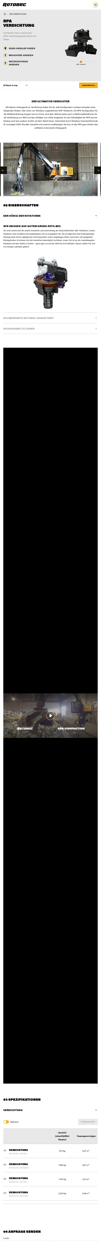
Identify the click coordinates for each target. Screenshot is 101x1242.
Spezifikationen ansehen (18, 63)
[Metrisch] (6, 1122)
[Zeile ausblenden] (5, 1150)
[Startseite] (4, 13)
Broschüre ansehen (21, 55)
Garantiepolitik (88, 85)
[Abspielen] (50, 716)
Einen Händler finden (22, 48)
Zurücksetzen (88, 1122)
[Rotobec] (14, 5)
